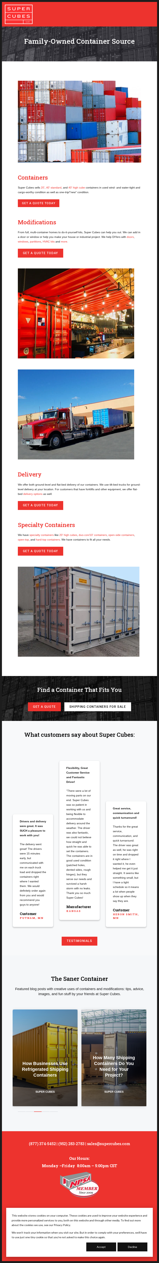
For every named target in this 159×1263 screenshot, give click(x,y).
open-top (23, 539)
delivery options (32, 493)
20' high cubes (68, 534)
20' (43, 187)
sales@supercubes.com (108, 1143)
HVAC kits (49, 241)
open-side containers (121, 534)
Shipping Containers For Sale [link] (97, 707)
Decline (132, 1246)
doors (130, 236)
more (64, 241)
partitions (35, 241)
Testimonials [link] (79, 941)
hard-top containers (48, 539)
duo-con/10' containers (93, 534)
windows (23, 241)
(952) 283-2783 (71, 1143)
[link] (19, 13)
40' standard (53, 187)
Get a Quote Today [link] (38, 203)
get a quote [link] (44, 707)
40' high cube (76, 187)
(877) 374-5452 (42, 1143)
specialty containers (41, 534)
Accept (101, 1246)
